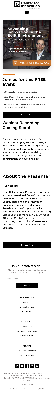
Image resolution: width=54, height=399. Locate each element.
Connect (27, 321)
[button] (27, 12)
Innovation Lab (27, 307)
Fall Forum (27, 311)
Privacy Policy (27, 384)
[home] (27, 5)
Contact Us (27, 327)
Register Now (27, 115)
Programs (27, 297)
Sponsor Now (26, 336)
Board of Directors (27, 351)
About (27, 345)
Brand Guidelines (27, 355)
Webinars (27, 302)
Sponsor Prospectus (27, 331)
